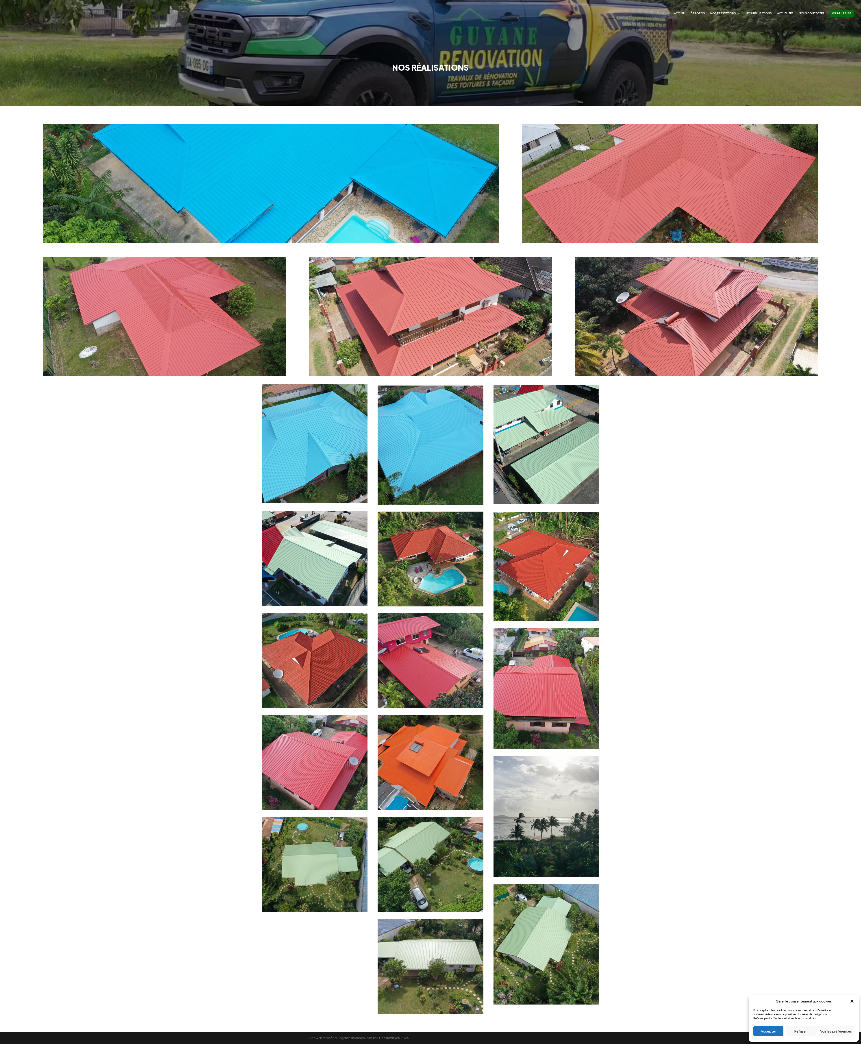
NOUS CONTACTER (811, 13)
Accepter (768, 1031)
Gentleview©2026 (394, 1038)
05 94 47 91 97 (842, 13)
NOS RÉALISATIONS (759, 13)
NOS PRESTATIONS (723, 13)
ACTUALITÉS (785, 13)
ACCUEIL (679, 13)
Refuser (800, 1031)
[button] (852, 1001)
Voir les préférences (836, 1031)
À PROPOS (698, 13)
